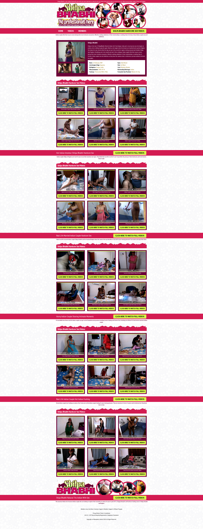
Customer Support (98, 509)
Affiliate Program (118, 509)
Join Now (91, 509)
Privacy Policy (96, 513)
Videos (71, 30)
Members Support (108, 509)
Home (60, 30)
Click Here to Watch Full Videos (70, 113)
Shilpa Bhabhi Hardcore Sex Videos (128, 30)
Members (82, 30)
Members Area (84, 509)
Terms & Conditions (105, 513)
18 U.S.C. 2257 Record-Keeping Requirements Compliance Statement (101, 515)
